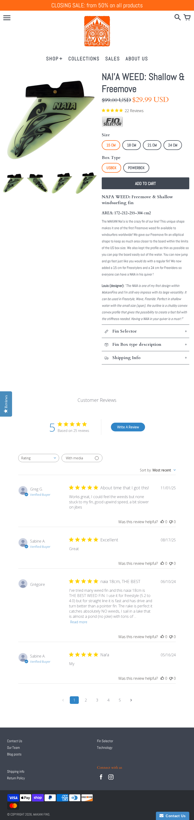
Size (106, 135)
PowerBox (136, 167)
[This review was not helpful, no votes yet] (170, 521)
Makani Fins (41, 814)
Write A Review (128, 427)
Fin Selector (105, 741)
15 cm (110, 145)
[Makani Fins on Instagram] (111, 780)
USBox (111, 167)
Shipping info (15, 771)
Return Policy (16, 778)
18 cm (131, 145)
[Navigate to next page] (131, 700)
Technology (104, 747)
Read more (78, 622)
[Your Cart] (187, 17)
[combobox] (38, 458)
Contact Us (14, 741)
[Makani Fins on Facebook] (101, 780)
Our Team (13, 747)
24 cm (172, 145)
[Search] (177, 17)
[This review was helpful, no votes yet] (162, 521)
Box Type (111, 158)
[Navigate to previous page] (62, 700)
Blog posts (14, 754)
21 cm (152, 145)
